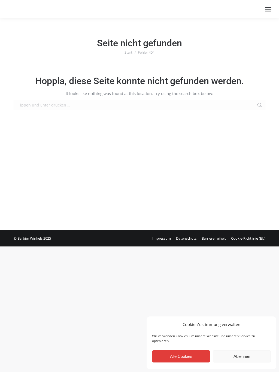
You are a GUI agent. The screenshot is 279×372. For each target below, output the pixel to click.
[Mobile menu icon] (268, 9)
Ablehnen (241, 356)
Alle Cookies (181, 356)
